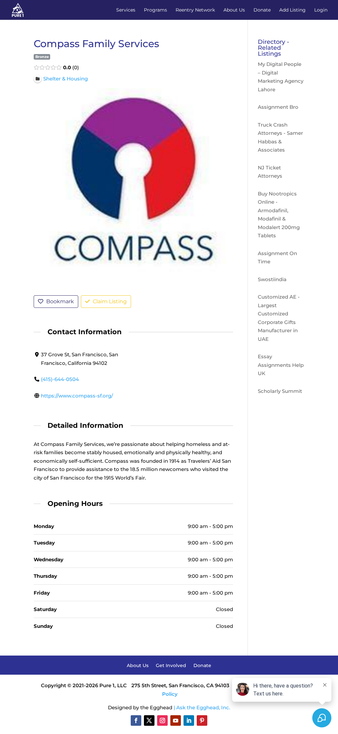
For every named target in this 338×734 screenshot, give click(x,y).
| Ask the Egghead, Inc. (202, 707)
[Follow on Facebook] (136, 720)
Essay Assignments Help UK (281, 364)
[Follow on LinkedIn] (189, 720)
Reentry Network (195, 10)
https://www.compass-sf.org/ (77, 396)
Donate (262, 10)
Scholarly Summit (280, 391)
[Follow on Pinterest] (202, 720)
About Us (234, 10)
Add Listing (292, 10)
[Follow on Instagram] (162, 720)
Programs (155, 10)
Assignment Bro (278, 107)
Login (320, 10)
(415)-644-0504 (60, 379)
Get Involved (171, 665)
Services (125, 10)
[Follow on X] (149, 720)
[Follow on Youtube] (175, 720)
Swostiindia (272, 279)
